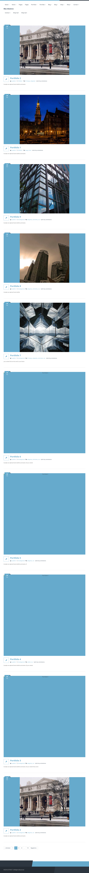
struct (30, 150)
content (29, 662)
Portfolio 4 (15, 659)
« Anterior (7, 848)
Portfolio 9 (15, 216)
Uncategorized (21, 219)
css (39, 219)
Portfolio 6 (15, 456)
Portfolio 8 (15, 286)
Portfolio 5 (15, 557)
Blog (49, 4)
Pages (20, 4)
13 (28, 848)
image (26, 150)
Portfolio (33, 4)
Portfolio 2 (15, 78)
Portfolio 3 (15, 760)
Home (7, 4)
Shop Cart (16, 12)
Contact (75, 4)
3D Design (27, 81)
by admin (13, 81)
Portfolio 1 (20, 81)
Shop (62, 4)
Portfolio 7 (15, 355)
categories (32, 81)
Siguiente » (34, 848)
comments (35, 219)
